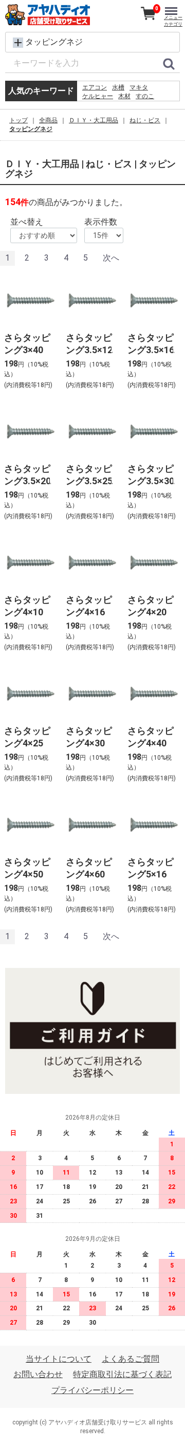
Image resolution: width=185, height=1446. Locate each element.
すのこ (145, 96)
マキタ (139, 87)
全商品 (48, 120)
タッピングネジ (30, 129)
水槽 (118, 87)
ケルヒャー (97, 96)
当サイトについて (58, 1359)
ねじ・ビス (145, 120)
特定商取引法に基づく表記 (122, 1374)
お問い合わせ (38, 1374)
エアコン (94, 87)
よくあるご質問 (130, 1359)
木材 (124, 96)
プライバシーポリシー (92, 1390)
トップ (18, 120)
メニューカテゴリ (173, 21)
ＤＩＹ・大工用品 (93, 120)
